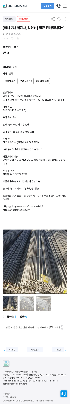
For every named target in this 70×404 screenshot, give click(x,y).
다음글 (58, 350)
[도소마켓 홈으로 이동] (16, 7)
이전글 (12, 350)
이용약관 (6, 393)
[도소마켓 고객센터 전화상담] (58, 6)
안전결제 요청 (42, 81)
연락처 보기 (10, 81)
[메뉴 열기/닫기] (64, 6)
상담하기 (47, 6)
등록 (62, 327)
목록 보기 (35, 350)
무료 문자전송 (26, 81)
